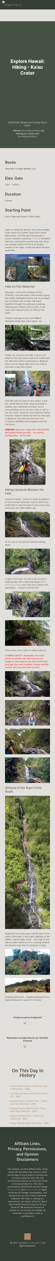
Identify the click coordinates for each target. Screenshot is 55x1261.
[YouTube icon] (27, 1250)
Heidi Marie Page (13, 585)
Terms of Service (33, 1189)
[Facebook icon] (24, 1250)
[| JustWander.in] (11, 5)
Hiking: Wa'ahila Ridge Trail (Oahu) (26, 1123)
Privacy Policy (14, 1189)
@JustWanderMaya (31, 130)
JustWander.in (34, 1242)
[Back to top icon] (27, 1236)
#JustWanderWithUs (27, 136)
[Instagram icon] (31, 1250)
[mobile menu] (50, 4)
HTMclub (36, 238)
